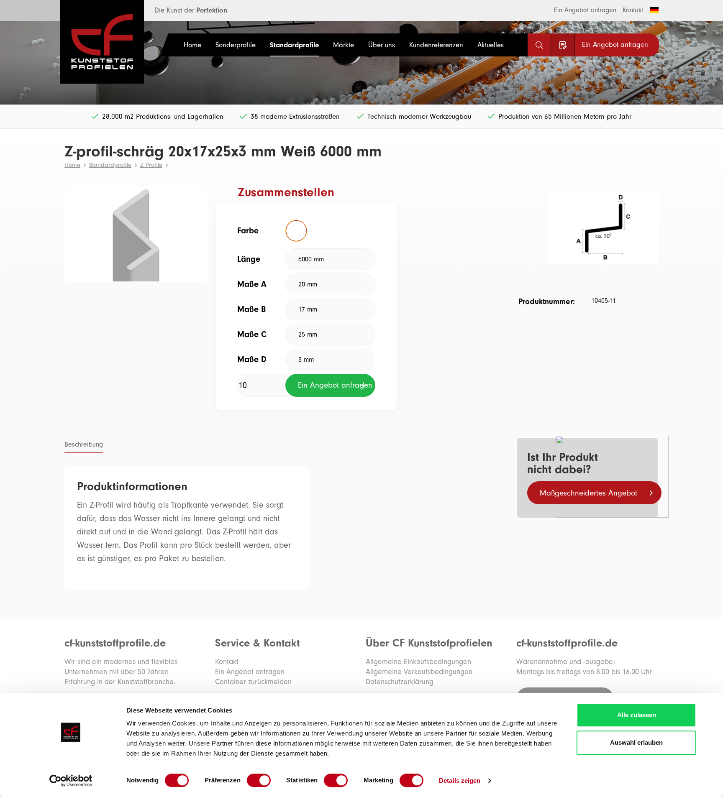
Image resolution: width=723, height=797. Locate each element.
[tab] (83, 445)
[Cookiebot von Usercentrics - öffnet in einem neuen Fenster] (71, 780)
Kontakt (633, 10)
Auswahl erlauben (636, 742)
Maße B (251, 309)
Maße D (252, 359)
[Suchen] (539, 44)
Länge (248, 259)
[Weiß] (296, 231)
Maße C (252, 334)
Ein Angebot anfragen (585, 10)
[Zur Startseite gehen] (91, 42)
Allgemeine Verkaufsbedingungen (419, 671)
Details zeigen (459, 780)
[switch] (259, 780)
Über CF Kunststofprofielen (429, 643)
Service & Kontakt (257, 643)
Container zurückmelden (253, 681)
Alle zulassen (636, 714)
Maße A (252, 284)
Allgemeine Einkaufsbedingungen (418, 661)
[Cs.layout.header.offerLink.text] (562, 44)
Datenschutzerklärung (399, 681)
